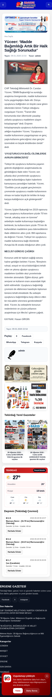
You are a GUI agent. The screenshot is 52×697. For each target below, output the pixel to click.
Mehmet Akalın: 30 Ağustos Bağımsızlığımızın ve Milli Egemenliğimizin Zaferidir (22, 635)
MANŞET (4, 651)
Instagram (24, 600)
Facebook (26, 336)
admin (21, 350)
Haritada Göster (14, 531)
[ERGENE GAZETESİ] (26, 4)
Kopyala (38, 342)
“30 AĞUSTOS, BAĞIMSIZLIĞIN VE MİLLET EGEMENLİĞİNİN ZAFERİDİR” (18, 627)
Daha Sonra (31, 691)
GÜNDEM (4, 646)
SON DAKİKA (5, 667)
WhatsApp (11, 342)
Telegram (25, 342)
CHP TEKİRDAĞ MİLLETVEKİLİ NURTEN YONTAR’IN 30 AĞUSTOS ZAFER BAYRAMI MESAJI (23, 611)
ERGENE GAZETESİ (13, 586)
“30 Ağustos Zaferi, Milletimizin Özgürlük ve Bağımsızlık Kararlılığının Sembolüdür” (22, 619)
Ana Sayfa (8, 36)
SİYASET (4, 656)
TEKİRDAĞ (4, 672)
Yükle (18, 691)
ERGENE (4, 662)
